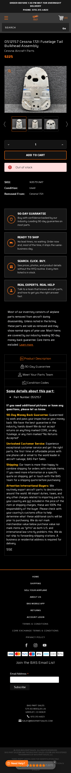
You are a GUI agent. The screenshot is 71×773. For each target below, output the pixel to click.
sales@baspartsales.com (37, 721)
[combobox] (35, 27)
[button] (35, 732)
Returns (35, 610)
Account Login (35, 617)
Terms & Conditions (35, 624)
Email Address (19, 674)
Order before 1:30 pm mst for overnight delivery (35, 4)
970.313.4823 (40, 10)
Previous (4, 124)
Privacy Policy (35, 637)
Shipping (35, 583)
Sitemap (36, 770)
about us (35, 597)
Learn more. (26, 344)
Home (35, 576)
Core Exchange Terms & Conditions (35, 630)
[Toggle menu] (10, 18)
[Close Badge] (54, 762)
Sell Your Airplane (35, 590)
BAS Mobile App (36, 603)
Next (66, 124)
